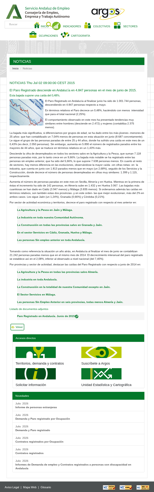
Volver (19, 327)
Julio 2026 (36, 405)
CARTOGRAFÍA (80, 35)
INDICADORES (72, 26)
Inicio (15, 68)
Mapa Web (29, 487)
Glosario (46, 487)
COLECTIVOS (103, 26)
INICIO (46, 26)
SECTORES (130, 26)
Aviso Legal (12, 487)
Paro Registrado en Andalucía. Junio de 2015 (46, 316)
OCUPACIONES (48, 35)
